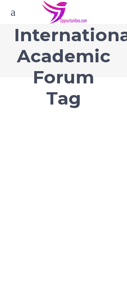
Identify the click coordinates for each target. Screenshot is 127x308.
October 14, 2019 (31, 174)
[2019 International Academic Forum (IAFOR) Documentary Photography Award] (63, 126)
